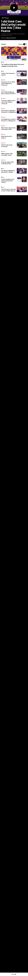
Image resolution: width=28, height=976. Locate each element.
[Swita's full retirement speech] (14, 73)
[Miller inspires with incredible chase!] (14, 153)
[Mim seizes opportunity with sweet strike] (14, 128)
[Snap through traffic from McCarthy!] (14, 162)
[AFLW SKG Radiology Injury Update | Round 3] (14, 92)
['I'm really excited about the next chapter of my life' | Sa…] (14, 58)
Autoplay (20, 44)
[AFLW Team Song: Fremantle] (14, 145)
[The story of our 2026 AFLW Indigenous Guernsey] (14, 82)
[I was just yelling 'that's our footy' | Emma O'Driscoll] (14, 101)
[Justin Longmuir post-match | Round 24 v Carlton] (14, 180)
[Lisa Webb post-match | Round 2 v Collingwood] (14, 119)
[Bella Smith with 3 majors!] (14, 136)
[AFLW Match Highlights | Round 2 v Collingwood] (14, 111)
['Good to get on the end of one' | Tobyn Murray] (14, 189)
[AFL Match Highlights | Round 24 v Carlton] (14, 171)
